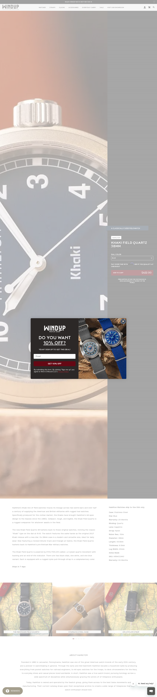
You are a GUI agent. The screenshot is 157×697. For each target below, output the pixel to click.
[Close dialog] (123, 321)
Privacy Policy (63, 372)
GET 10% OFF (54, 363)
